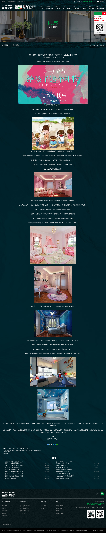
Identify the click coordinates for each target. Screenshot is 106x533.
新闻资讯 (43, 502)
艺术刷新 (58, 510)
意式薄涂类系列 (24, 508)
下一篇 (22, 450)
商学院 (4, 513)
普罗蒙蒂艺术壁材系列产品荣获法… (14, 467)
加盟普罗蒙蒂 (59, 506)
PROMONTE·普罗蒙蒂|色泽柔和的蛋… (65, 475)
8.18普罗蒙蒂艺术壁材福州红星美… (64, 476)
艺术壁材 (23, 502)
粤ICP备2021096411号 (69, 530)
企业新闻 (5, 45)
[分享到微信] (57, 444)
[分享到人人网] (55, 444)
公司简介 (4, 506)
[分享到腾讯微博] (53, 444)
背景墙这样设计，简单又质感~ (63, 471)
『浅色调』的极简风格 (61, 465)
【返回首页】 (6, 453)
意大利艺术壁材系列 (25, 506)
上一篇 (16, 448)
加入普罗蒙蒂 (59, 513)
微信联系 (102, 1)
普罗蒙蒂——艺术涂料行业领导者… (14, 473)
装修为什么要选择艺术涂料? (62, 478)
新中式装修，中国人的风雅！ (63, 463)
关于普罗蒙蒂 (6, 502)
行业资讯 (16, 45)
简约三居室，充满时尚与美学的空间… (14, 476)
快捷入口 (58, 502)
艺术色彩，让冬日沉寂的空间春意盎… (14, 465)
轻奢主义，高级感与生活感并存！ (64, 469)
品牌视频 (4, 515)
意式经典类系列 (24, 510)
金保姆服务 (59, 508)
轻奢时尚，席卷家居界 (10, 478)
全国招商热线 (84, 1)
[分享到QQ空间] (50, 444)
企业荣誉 (4, 510)
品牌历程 (4, 508)
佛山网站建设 (100, 530)
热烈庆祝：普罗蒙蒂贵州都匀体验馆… (14, 471)
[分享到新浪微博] (51, 444)
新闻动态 (95, 45)
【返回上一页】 (6, 451)
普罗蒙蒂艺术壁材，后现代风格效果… (14, 462)
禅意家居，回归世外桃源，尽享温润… (14, 475)
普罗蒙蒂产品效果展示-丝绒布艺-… (13, 469)
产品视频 (22, 513)
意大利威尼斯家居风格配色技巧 (63, 473)
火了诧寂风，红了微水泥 (62, 467)
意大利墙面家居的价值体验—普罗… (64, 462)
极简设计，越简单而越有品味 (12, 463)
